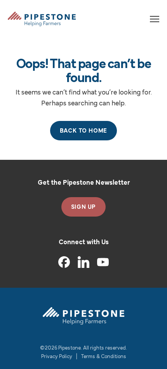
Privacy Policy (56, 357)
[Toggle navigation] (154, 19)
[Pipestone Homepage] (83, 316)
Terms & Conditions (103, 357)
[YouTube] (103, 262)
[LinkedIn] (83, 262)
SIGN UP (83, 207)
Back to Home (84, 131)
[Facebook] (64, 262)
